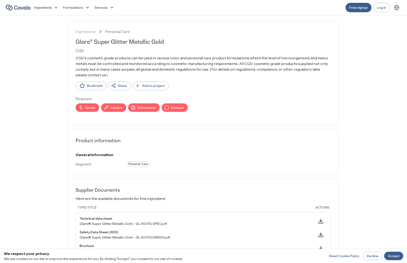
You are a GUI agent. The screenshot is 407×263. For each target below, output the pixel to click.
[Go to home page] (18, 7)
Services (101, 7)
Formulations (73, 7)
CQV (80, 50)
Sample (116, 107)
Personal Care (117, 31)
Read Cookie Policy (344, 256)
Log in (381, 7)
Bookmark (95, 86)
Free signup (358, 7)
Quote (90, 107)
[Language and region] (396, 7)
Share (122, 86)
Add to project (153, 86)
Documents (147, 107)
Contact (177, 107)
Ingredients (43, 7)
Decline (373, 256)
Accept (393, 256)
